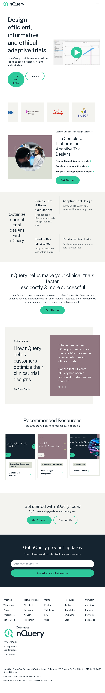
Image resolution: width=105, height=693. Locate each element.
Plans (6, 610)
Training (69, 605)
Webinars (69, 615)
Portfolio (89, 615)
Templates (70, 610)
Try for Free (16, 79)
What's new (8, 605)
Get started (9, 620)
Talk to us (49, 610)
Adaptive (28, 615)
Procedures (9, 615)
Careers (89, 610)
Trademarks (9, 654)
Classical (28, 605)
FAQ (46, 615)
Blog (67, 620)
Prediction (29, 620)
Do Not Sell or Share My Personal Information (21, 680)
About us (89, 605)
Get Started (67, 180)
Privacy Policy (10, 642)
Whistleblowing (47, 680)
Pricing (35, 76)
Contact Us (65, 520)
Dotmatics (90, 620)
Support (48, 620)
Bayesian (28, 610)
